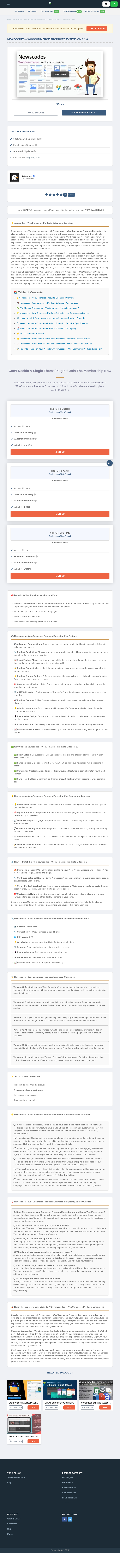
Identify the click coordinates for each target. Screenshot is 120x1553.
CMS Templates (72, 11)
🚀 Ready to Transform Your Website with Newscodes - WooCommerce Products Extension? (59, 349)
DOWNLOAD (16, 1407)
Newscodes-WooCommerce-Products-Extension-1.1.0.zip (54, 19)
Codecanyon (27, 19)
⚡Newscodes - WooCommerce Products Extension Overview (45, 298)
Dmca (9, 1534)
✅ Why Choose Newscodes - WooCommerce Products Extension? (48, 308)
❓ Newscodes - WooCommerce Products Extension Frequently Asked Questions (54, 344)
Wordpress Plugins (14, 19)
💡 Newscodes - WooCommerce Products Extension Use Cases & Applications (53, 313)
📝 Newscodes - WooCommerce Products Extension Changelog (46, 328)
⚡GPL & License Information (30, 333)
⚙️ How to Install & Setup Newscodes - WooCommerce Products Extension (51, 318)
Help (9, 1529)
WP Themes (32, 11)
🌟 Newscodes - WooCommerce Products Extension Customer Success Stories (53, 338)
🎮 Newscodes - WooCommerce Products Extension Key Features (47, 303)
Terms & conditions (16, 1477)
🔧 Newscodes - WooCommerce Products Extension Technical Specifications (52, 323)
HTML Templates (94, 11)
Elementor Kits (49, 11)
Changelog (12, 1524)
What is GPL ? (13, 1519)
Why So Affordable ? (85, 112)
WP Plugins (19, 11)
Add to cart (37, 113)
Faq (9, 1482)
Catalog (65, 1503)
